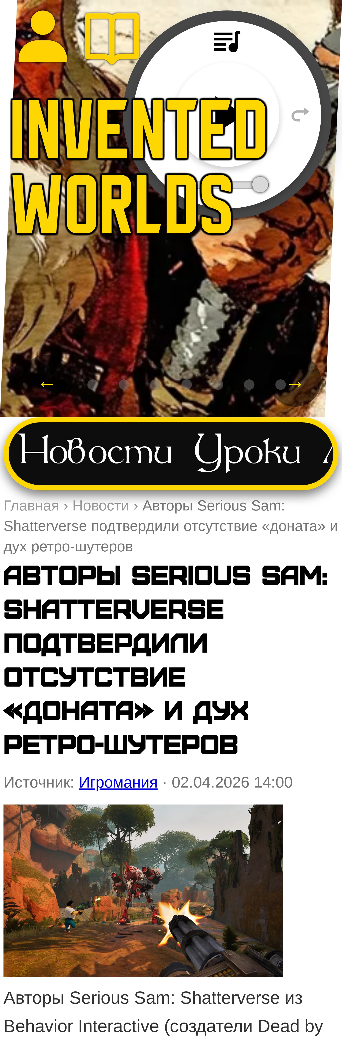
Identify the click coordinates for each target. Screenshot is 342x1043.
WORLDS (122, 212)
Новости (96, 453)
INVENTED (139, 137)
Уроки (248, 453)
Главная (31, 505)
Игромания (118, 782)
